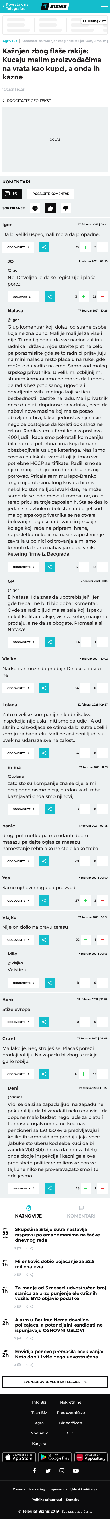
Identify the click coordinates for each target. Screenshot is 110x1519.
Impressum (58, 1489)
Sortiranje (13, 208)
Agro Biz (9, 41)
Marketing (37, 1489)
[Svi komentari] (35, 208)
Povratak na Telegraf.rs (17, 6)
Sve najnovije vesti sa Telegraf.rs (55, 1382)
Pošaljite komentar (50, 194)
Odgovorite (18, 246)
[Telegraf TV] (76, 1471)
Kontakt (72, 1499)
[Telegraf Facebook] (34, 1471)
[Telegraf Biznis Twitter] (48, 1471)
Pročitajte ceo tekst (26, 100)
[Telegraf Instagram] (62, 1471)
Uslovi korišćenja (83, 1489)
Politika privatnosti (47, 1499)
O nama (19, 1489)
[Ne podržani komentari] (66, 208)
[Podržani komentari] (50, 208)
